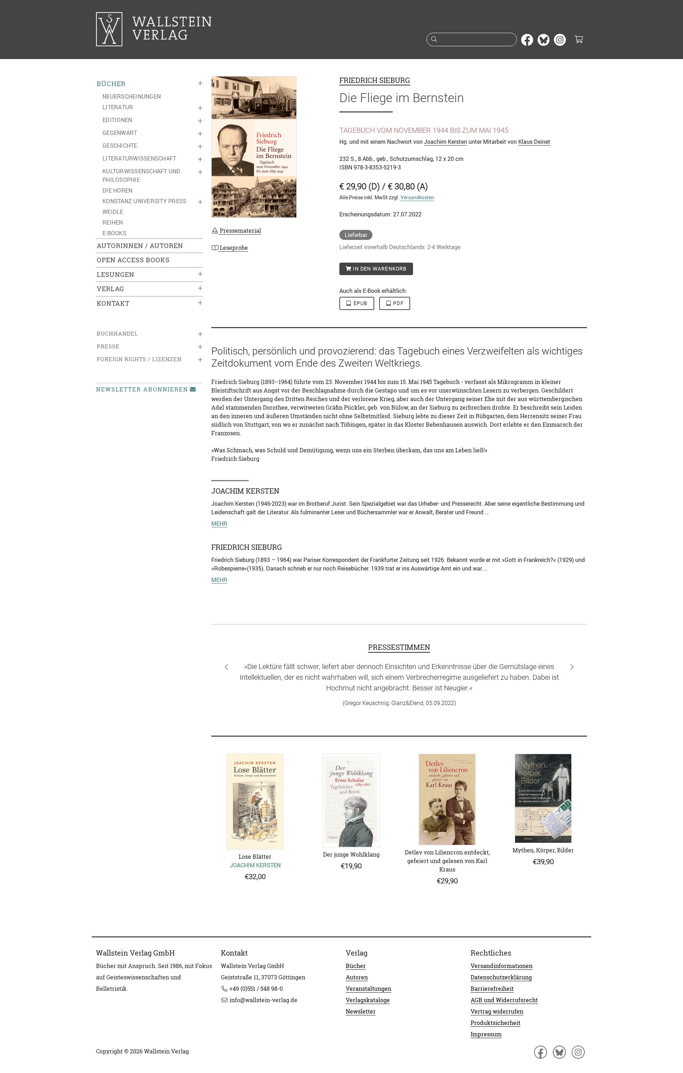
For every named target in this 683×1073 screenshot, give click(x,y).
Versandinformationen (502, 966)
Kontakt (113, 303)
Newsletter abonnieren (142, 389)
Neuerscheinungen (131, 96)
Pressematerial (239, 231)
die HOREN (117, 190)
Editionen (117, 120)
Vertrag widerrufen (497, 1011)
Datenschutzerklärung (501, 977)
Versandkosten (417, 197)
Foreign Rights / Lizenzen (139, 359)
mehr (219, 523)
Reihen (112, 222)
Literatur (117, 107)
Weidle (112, 212)
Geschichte (119, 145)
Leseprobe (233, 248)
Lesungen (115, 274)
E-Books (114, 233)
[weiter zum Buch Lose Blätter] (255, 801)
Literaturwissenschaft (139, 158)
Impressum (486, 1034)
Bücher (111, 83)
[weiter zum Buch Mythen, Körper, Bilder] (543, 798)
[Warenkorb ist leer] (578, 39)
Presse (108, 346)
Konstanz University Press (144, 201)
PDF (398, 303)
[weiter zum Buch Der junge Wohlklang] (351, 800)
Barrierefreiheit (492, 989)
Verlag (110, 288)
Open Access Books (133, 260)
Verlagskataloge (368, 1000)
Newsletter (361, 1011)
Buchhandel (117, 333)
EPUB (360, 303)
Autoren (357, 977)
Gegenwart (119, 133)
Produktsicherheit (495, 1023)
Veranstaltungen (368, 989)
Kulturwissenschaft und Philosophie (141, 175)
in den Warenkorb (379, 269)
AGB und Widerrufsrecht (504, 1000)
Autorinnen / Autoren (140, 245)
